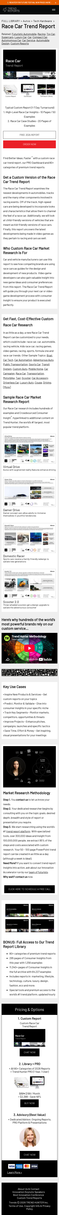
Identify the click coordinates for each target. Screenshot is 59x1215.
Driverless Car (11, 382)
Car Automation (23, 359)
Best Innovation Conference (28, 1194)
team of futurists (38, 872)
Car (29, 37)
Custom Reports (20, 43)
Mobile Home (35, 368)
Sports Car (35, 364)
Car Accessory (40, 378)
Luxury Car (20, 37)
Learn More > (14, 1172)
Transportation (35, 373)
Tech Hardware (42, 21)
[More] (7, 387)
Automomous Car (11, 40)
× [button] (55, 2)
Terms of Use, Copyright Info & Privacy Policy (29, 1207)
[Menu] (53, 10)
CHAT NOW (29, 1052)
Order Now (29, 144)
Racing (41, 33)
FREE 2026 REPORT (29, 135)
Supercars (7, 37)
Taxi (18, 378)
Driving (47, 382)
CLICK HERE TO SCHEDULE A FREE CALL (29, 889)
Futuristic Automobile (24, 33)
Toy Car (51, 33)
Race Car (21, 373)
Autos (26, 21)
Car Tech (8, 359)
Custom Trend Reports (29, 1197)
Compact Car (40, 37)
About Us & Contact (28, 1188)
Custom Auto (20, 368)
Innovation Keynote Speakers (28, 1191)
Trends (13, 1202)
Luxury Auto (27, 382)
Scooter (26, 378)
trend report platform (18, 831)
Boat (49, 355)
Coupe (38, 382)
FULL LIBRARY (11, 21)
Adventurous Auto (43, 359)
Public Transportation (15, 364)
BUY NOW (29, 1103)
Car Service (28, 40)
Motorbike (9, 378)
